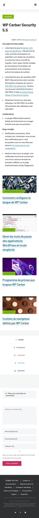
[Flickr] (24, 512)
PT (34, 506)
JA (19, 507)
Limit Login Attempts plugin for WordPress (20, 504)
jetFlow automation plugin (10, 506)
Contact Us (26, 481)
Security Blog (8, 230)
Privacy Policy (27, 491)
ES (24, 506)
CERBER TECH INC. (12, 481)
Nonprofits (24, 494)
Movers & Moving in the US (23, 498)
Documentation (11, 484)
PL (31, 506)
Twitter (21, 363)
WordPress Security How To (13, 191)
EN (19, 506)
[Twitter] (15, 512)
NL (28, 506)
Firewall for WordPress (23, 487)
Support (14, 494)
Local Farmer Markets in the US (19, 501)
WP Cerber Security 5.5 (29, 40)
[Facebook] (20, 512)
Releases (8, 16)
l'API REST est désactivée (15, 86)
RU (26, 506)
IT (32, 506)
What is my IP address (11, 491)
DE (21, 506)
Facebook (20, 348)
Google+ (21, 355)
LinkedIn (21, 371)
